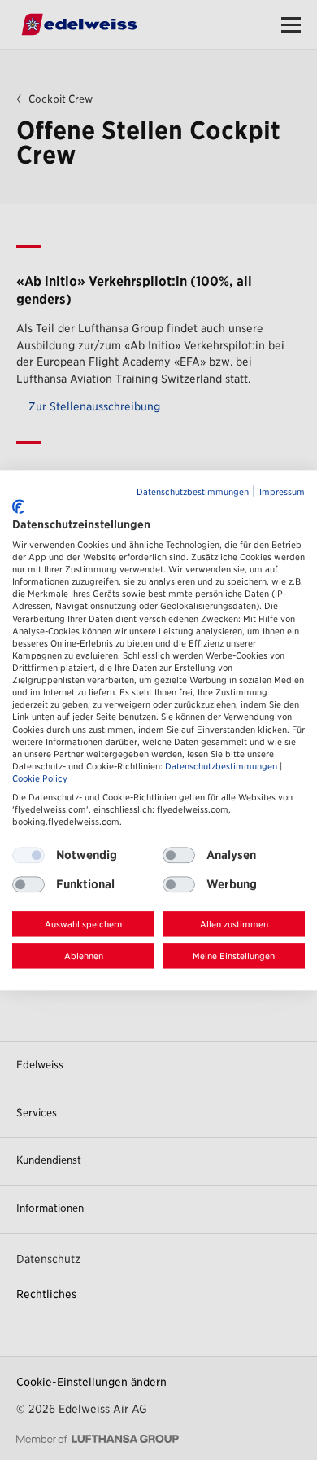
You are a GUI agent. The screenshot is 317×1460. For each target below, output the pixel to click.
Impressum (282, 492)
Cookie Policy (39, 779)
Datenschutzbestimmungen (193, 492)
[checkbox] (179, 856)
